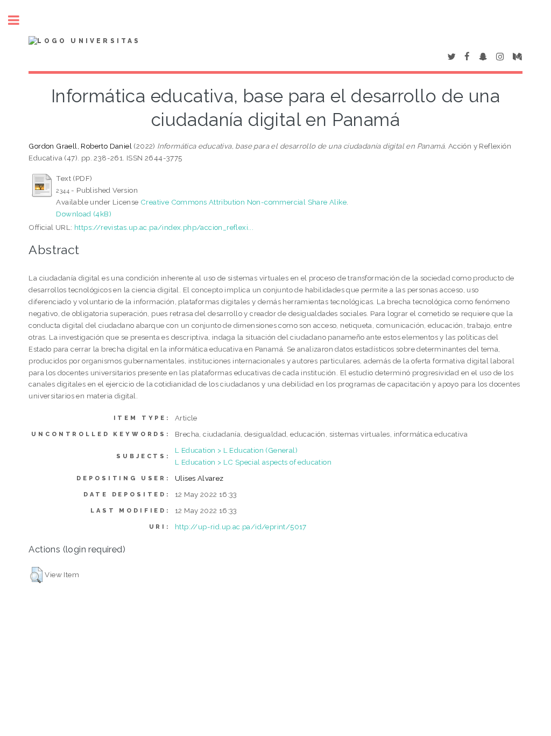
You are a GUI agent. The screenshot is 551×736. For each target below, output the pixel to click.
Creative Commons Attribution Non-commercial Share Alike (243, 202)
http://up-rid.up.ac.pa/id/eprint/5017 (241, 526)
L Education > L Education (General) (236, 450)
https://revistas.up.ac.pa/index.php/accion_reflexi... (163, 227)
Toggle (19, 20)
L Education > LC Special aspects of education (253, 462)
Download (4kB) (83, 213)
